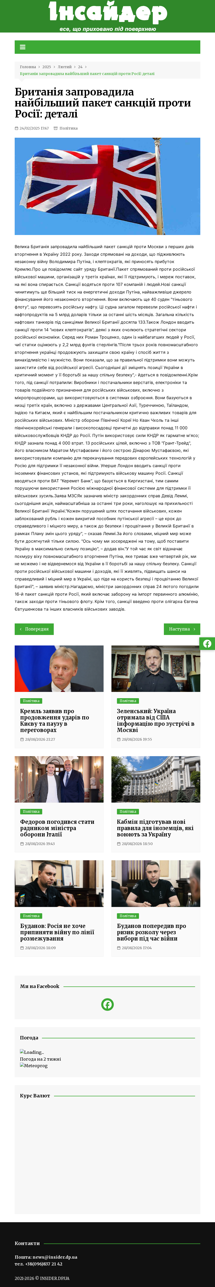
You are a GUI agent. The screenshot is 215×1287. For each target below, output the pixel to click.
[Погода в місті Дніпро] (107, 1052)
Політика (69, 128)
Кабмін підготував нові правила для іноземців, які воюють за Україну (155, 828)
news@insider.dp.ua (55, 1257)
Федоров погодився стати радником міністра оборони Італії (57, 828)
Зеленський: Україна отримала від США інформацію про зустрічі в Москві (156, 720)
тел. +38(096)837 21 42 (38, 1264)
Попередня (37, 629)
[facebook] (107, 1004)
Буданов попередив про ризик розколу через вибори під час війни (151, 932)
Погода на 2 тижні (40, 1059)
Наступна (179, 629)
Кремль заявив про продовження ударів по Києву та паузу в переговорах (54, 720)
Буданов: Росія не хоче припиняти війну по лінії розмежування (57, 932)
